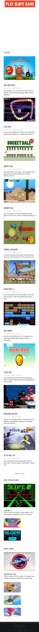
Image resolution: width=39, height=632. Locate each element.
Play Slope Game (20, 4)
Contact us (20, 630)
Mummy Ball (9, 208)
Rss (29, 630)
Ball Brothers (9, 85)
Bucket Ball (8, 166)
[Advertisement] (19, 29)
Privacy (10, 630)
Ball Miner (8, 330)
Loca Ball (7, 126)
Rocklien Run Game (10, 574)
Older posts (19, 474)
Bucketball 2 (9, 289)
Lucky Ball (8, 372)
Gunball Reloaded (11, 249)
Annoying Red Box (11, 413)
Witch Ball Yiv (9, 455)
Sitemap (25, 630)
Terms (14, 630)
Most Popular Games (11, 480)
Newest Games (9, 548)
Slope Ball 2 (7, 510)
